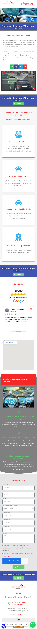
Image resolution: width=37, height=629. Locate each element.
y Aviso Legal (7, 556)
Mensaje (5, 533)
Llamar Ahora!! (29, 3)
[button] (12, 66)
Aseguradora (6, 512)
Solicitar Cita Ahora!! (18, 602)
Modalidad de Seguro (10, 505)
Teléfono (5, 498)
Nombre (5, 484)
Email (4, 491)
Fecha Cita (6, 519)
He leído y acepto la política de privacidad (19, 553)
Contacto (25, 610)
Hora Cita (5, 526)
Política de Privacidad (15, 610)
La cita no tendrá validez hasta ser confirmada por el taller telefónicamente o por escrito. (17, 548)
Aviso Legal (11, 608)
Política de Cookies (22, 608)
